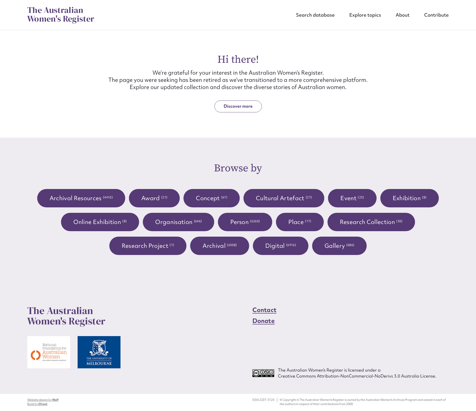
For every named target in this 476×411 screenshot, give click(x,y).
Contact (264, 310)
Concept (211, 198)
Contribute (436, 15)
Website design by (43, 400)
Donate (263, 321)
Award (154, 198)
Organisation (178, 222)
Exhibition (410, 198)
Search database (315, 15)
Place (299, 222)
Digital (280, 246)
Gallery (339, 246)
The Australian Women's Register (60, 14)
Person (245, 222)
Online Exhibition (100, 222)
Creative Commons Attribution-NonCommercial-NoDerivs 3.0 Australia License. (357, 376)
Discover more (238, 106)
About (403, 15)
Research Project (148, 246)
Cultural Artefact (284, 198)
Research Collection (371, 222)
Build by (37, 404)
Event (352, 198)
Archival (220, 246)
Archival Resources (81, 198)
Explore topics (365, 15)
